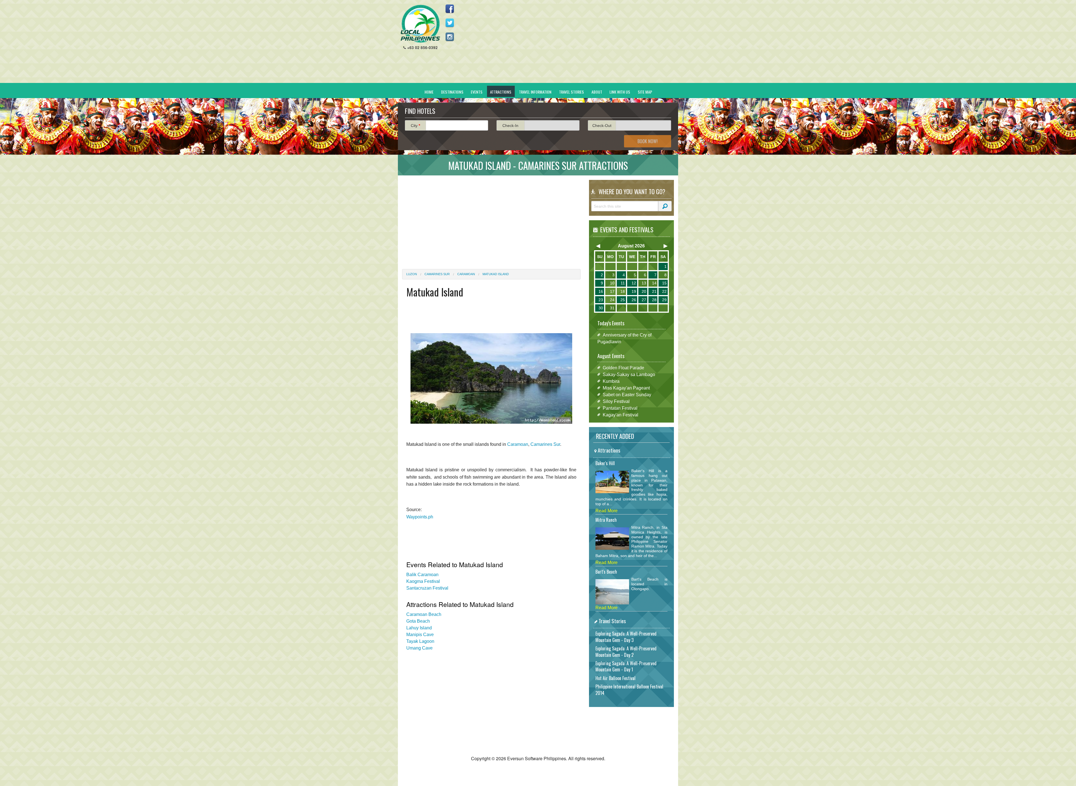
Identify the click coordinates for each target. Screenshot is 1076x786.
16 (601, 291)
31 (612, 308)
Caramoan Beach (423, 614)
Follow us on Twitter (450, 22)
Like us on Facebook (450, 8)
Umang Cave (419, 648)
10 (612, 283)
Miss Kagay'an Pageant (626, 387)
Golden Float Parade (623, 367)
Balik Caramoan (422, 574)
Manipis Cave (420, 634)
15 (664, 283)
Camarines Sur (437, 274)
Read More (606, 510)
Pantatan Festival (620, 407)
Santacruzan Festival (427, 588)
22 (664, 291)
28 (654, 300)
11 (623, 283)
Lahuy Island (419, 627)
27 (644, 300)
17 (612, 291)
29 (664, 300)
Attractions (500, 92)
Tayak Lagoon (420, 641)
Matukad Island (496, 274)
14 (654, 283)
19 (634, 291)
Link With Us (619, 92)
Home (429, 92)
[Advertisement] (572, 43)
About (597, 92)
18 (622, 291)
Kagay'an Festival (620, 414)
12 (634, 283)
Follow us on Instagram (450, 37)
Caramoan (466, 274)
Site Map (645, 92)
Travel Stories (571, 92)
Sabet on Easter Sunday (627, 394)
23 (601, 300)
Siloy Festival (616, 401)
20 (644, 291)
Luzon (411, 274)
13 (644, 283)
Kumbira (611, 381)
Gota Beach (418, 621)
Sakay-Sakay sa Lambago (629, 374)
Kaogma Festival (423, 581)
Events (477, 92)
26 (634, 300)
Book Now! (647, 141)
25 (622, 300)
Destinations (452, 92)
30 (601, 308)
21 (654, 291)
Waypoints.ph (419, 516)
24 (612, 300)
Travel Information (535, 92)
